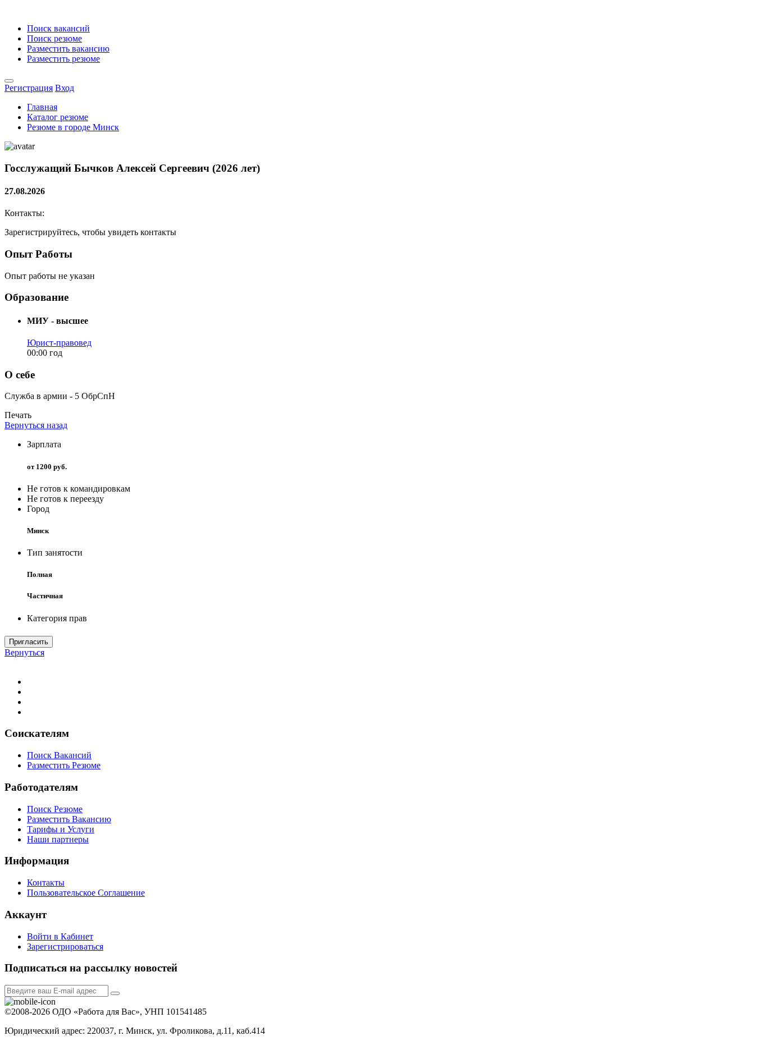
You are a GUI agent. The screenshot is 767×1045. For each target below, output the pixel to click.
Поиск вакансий (58, 28)
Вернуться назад (35, 425)
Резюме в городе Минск (73, 127)
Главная (42, 107)
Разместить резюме (63, 58)
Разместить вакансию (68, 48)
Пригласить (28, 642)
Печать (17, 415)
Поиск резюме (54, 38)
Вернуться (24, 652)
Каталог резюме (57, 117)
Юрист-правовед (59, 342)
